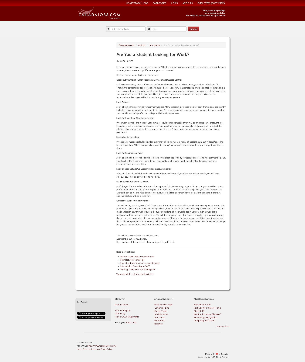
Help (79, 349)
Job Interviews (161, 314)
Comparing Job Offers (204, 320)
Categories (159, 3)
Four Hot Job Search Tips (132, 260)
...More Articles (222, 326)
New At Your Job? (202, 304)
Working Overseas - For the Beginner (138, 269)
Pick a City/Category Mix (127, 317)
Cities (174, 3)
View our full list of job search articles (134, 274)
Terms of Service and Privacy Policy (97, 349)
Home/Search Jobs (137, 3)
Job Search (154, 45)
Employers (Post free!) (211, 3)
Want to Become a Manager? (207, 314)
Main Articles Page (163, 304)
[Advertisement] (95, 90)
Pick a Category (122, 310)
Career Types (160, 311)
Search (193, 29)
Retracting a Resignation (205, 317)
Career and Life (161, 308)
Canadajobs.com (126, 45)
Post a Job (131, 322)
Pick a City (120, 313)
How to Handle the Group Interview (137, 256)
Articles (188, 3)
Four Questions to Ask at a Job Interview (139, 263)
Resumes (158, 324)
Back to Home (121, 304)
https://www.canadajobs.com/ (101, 346)
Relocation (159, 320)
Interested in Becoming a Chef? (135, 266)
